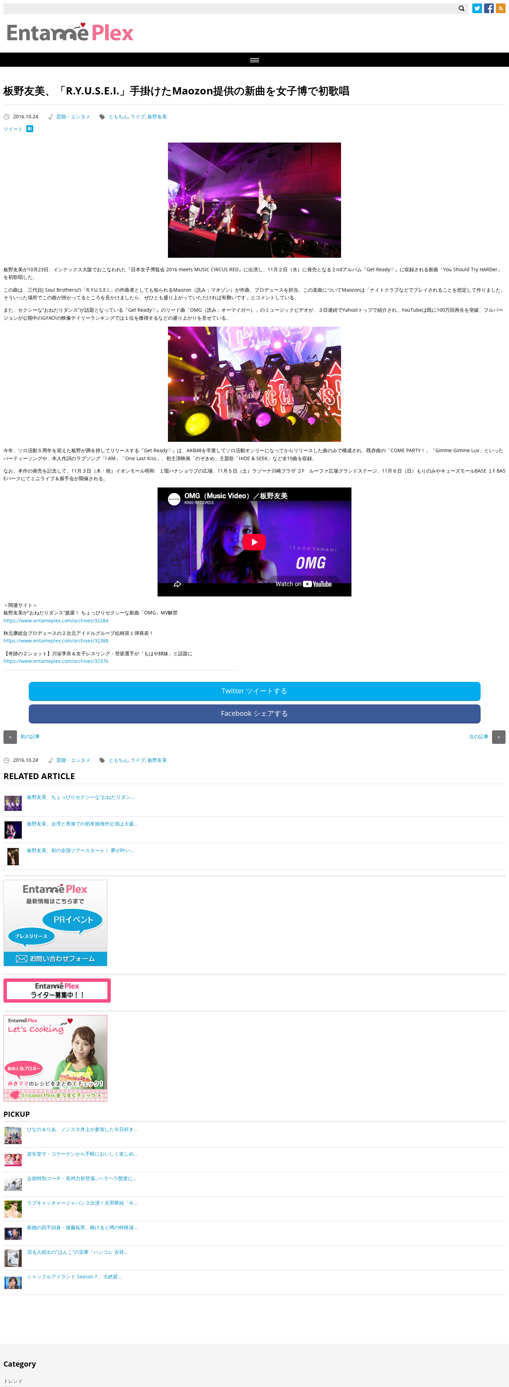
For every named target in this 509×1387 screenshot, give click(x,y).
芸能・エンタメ (73, 116)
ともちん (118, 116)
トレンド (13, 1381)
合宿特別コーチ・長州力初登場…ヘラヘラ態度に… (81, 1178)
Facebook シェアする (254, 713)
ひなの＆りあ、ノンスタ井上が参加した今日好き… (82, 1129)
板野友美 (157, 116)
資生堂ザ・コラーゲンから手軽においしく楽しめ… (82, 1153)
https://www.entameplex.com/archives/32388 (55, 640)
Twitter (477, 8)
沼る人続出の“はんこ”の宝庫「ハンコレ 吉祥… (77, 1252)
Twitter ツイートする (254, 690)
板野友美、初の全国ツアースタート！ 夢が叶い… (80, 850)
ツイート (13, 129)
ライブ (138, 116)
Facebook (489, 8)
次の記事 (484, 736)
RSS (501, 8)
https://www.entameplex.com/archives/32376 (55, 661)
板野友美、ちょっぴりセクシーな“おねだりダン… (80, 797)
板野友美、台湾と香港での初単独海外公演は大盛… (82, 823)
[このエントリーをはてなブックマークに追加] (29, 130)
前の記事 (24, 736)
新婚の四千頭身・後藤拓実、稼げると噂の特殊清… (82, 1227)
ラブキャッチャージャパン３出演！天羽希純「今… (82, 1202)
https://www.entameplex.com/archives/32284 (55, 620)
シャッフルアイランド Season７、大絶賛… (74, 1276)
